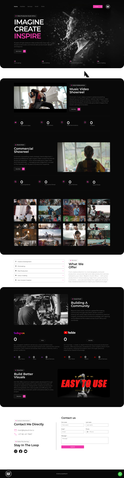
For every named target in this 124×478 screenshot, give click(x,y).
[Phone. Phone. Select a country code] (88, 432)
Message (64, 435)
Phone (87, 429)
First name (64, 422)
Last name (88, 422)
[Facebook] (20, 451)
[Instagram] (15, 451)
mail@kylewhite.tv (26, 430)
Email (63, 429)
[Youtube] (25, 451)
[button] (64, 110)
